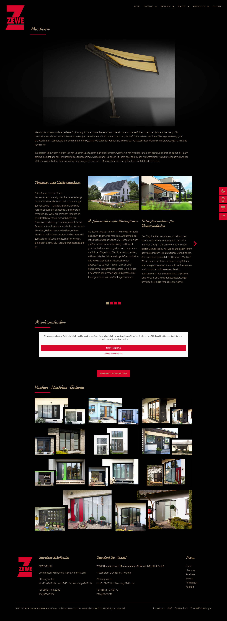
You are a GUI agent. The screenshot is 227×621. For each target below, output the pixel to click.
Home (137, 6)
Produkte (166, 6)
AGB (170, 608)
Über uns (148, 6)
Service (182, 6)
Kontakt (217, 6)
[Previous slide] (32, 244)
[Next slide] (195, 244)
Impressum (159, 608)
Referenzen (199, 6)
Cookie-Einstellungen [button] (201, 608)
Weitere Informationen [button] (113, 354)
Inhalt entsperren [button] (113, 348)
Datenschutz (181, 608)
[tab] (107, 303)
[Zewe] (16, 17)
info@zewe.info (47, 594)
